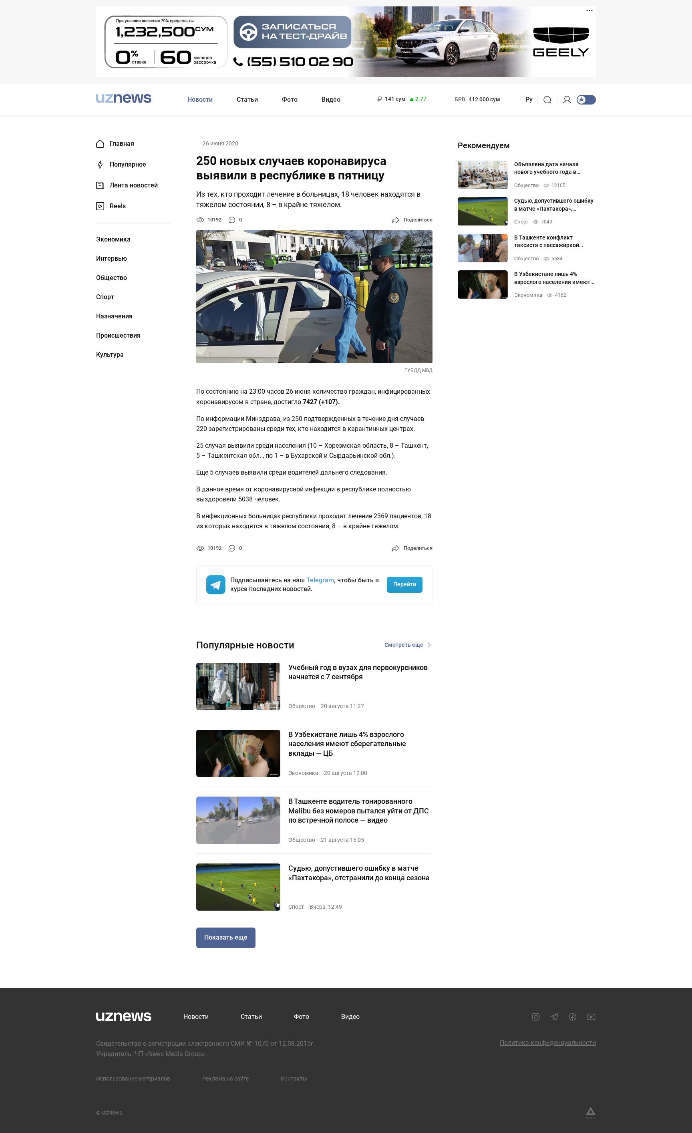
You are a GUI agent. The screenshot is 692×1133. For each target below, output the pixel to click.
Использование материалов (133, 1078)
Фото (290, 99)
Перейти (404, 584)
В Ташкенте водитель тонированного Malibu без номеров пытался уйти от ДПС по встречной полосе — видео (358, 810)
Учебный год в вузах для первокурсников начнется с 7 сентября (358, 672)
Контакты (294, 1078)
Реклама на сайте (225, 1078)
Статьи (247, 99)
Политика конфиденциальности (548, 1042)
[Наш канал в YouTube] (591, 1017)
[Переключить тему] (586, 100)
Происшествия (118, 335)
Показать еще (225, 937)
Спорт (105, 297)
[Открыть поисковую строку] (550, 100)
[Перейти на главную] (123, 99)
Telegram (320, 580)
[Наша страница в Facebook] (572, 1017)
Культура (110, 355)
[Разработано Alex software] (590, 1113)
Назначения (114, 316)
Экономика (113, 239)
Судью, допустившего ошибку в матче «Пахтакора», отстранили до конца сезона (359, 872)
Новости (200, 99)
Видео (331, 99)
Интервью (111, 259)
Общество (111, 278)
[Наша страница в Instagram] (536, 1017)
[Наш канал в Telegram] (554, 1017)
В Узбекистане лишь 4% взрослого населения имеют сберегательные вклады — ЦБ (347, 743)
